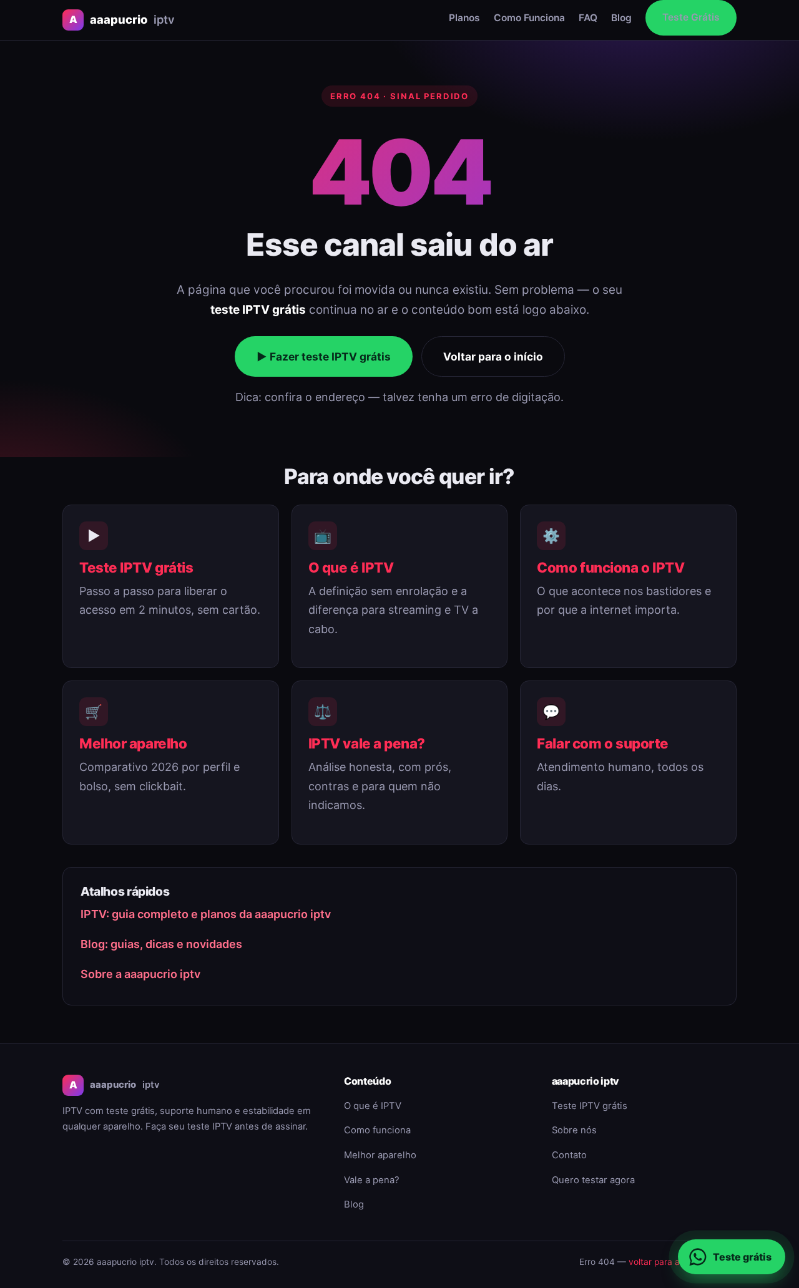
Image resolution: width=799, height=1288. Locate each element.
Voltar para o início (493, 356)
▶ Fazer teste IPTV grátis (324, 356)
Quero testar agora (593, 1180)
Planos (464, 18)
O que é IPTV (351, 567)
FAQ (588, 18)
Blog (621, 18)
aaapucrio (122, 19)
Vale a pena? (372, 1180)
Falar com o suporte (603, 743)
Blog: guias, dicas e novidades (161, 944)
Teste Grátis (691, 17)
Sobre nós (574, 1130)
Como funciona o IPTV (610, 567)
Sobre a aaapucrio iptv (140, 974)
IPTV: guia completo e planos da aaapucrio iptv (206, 914)
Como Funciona (529, 18)
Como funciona (377, 1130)
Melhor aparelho (133, 743)
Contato (569, 1155)
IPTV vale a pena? (366, 743)
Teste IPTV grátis (136, 567)
